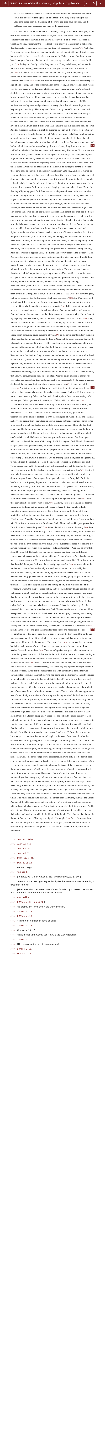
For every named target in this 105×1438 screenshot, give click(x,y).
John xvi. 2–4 (24, 844)
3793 (90, 626)
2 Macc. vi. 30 (24, 948)
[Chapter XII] (100, 3)
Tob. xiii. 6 (22, 872)
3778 (32, 81)
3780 (71, 298)
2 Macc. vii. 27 (24, 939)
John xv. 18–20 (25, 839)
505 (92, 629)
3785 (17, 388)
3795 (42, 650)
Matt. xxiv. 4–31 (25, 858)
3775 (81, 48)
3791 (87, 527)
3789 (51, 503)
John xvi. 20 (23, 848)
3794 (65, 642)
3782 (85, 319)
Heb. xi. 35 (38, 902)
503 (92, 146)
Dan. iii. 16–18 (24, 862)
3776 (17, 64)
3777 (17, 73)
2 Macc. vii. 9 (24, 902)
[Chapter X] (87, 3)
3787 (82, 470)
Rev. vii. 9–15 (24, 953)
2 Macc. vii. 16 (24, 916)
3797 (46, 745)
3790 (45, 527)
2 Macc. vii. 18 (24, 925)
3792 (72, 564)
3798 (68, 818)
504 (92, 387)
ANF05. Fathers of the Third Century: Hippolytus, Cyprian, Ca (44, 3)
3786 (82, 400)
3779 (74, 224)
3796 (31, 663)
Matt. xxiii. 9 (23, 897)
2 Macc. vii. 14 (24, 911)
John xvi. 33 (23, 853)
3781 (63, 306)
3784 (68, 384)
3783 (58, 335)
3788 (83, 499)
